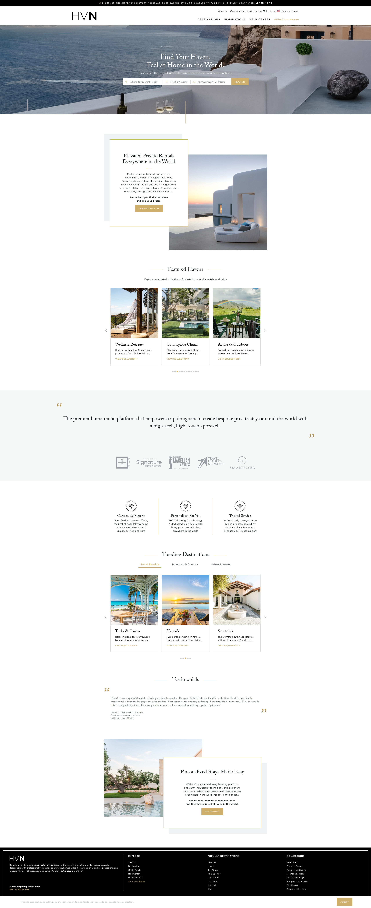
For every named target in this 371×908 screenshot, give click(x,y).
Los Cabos (213, 881)
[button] (172, 371)
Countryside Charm (296, 870)
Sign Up (286, 11)
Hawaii (211, 866)
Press (249, 11)
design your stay (149, 208)
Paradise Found (294, 866)
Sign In (296, 11)
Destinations (209, 19)
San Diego (213, 870)
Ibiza (210, 889)
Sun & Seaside (150, 564)
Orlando (212, 862)
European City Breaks (297, 881)
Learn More (264, 3)
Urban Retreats (220, 564)
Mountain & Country (185, 564)
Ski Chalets (292, 862)
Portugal (212, 885)
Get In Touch (238, 11)
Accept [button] (344, 902)
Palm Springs (214, 873)
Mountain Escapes (295, 873)
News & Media (135, 877)
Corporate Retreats (296, 889)
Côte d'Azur (213, 877)
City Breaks (292, 885)
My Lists (258, 11)
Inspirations (235, 19)
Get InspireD (212, 811)
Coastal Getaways (295, 877)
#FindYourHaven (286, 19)
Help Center (260, 19)
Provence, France (122, 718)
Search (223, 11)
